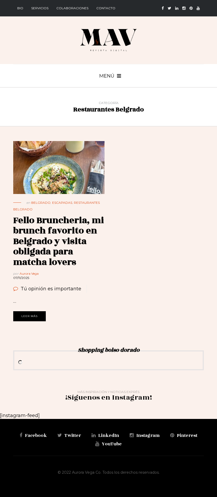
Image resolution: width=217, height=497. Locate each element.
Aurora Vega (29, 273)
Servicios (39, 8)
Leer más (29, 316)
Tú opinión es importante (51, 289)
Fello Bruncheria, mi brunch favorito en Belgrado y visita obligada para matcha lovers (58, 241)
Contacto (105, 8)
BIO (20, 8)
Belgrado (41, 203)
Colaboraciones (72, 8)
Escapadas (62, 203)
